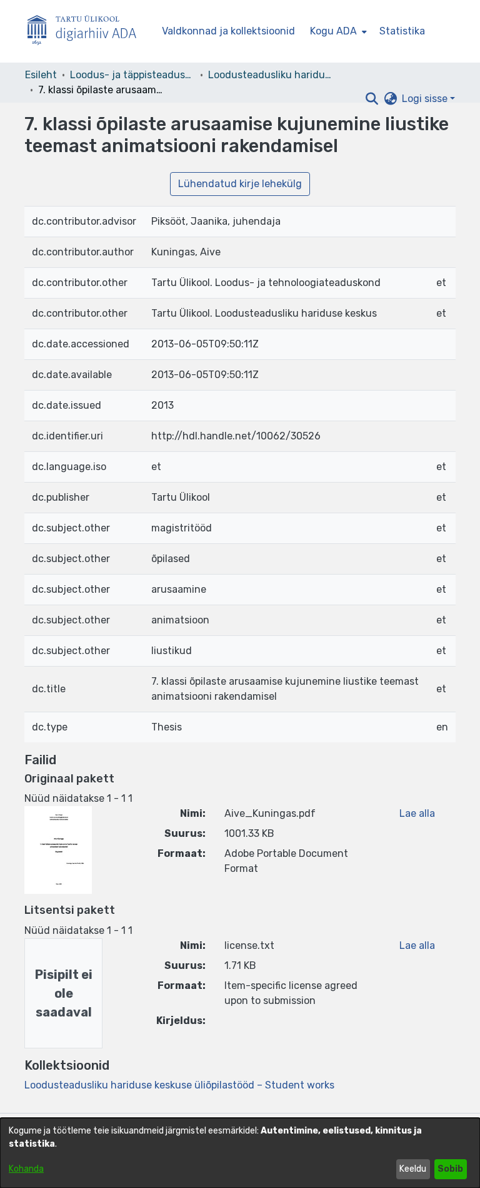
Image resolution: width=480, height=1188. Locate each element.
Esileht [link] (41, 75)
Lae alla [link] (417, 813)
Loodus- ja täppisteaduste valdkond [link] (132, 75)
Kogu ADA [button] (333, 31)
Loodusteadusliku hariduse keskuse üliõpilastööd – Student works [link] (270, 75)
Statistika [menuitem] (402, 31)
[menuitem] (337, 31)
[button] (371, 98)
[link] (179, 1085)
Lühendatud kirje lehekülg (240, 184)
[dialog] (240, 1153)
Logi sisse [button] (426, 99)
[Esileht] (86, 31)
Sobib (450, 1169)
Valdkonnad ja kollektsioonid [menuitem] (228, 31)
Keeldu (412, 1169)
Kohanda (26, 1169)
